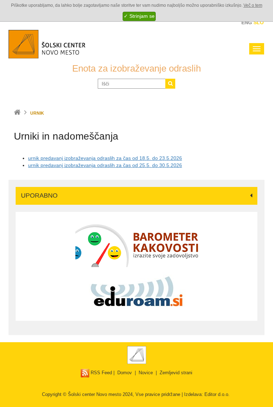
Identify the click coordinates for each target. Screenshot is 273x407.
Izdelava (193, 394)
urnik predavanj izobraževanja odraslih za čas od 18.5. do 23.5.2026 (105, 158)
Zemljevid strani (176, 372)
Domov (124, 372)
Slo (258, 22)
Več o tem (252, 5)
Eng (246, 22)
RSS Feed (100, 372)
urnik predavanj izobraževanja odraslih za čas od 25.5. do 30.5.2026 (105, 165)
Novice (146, 372)
